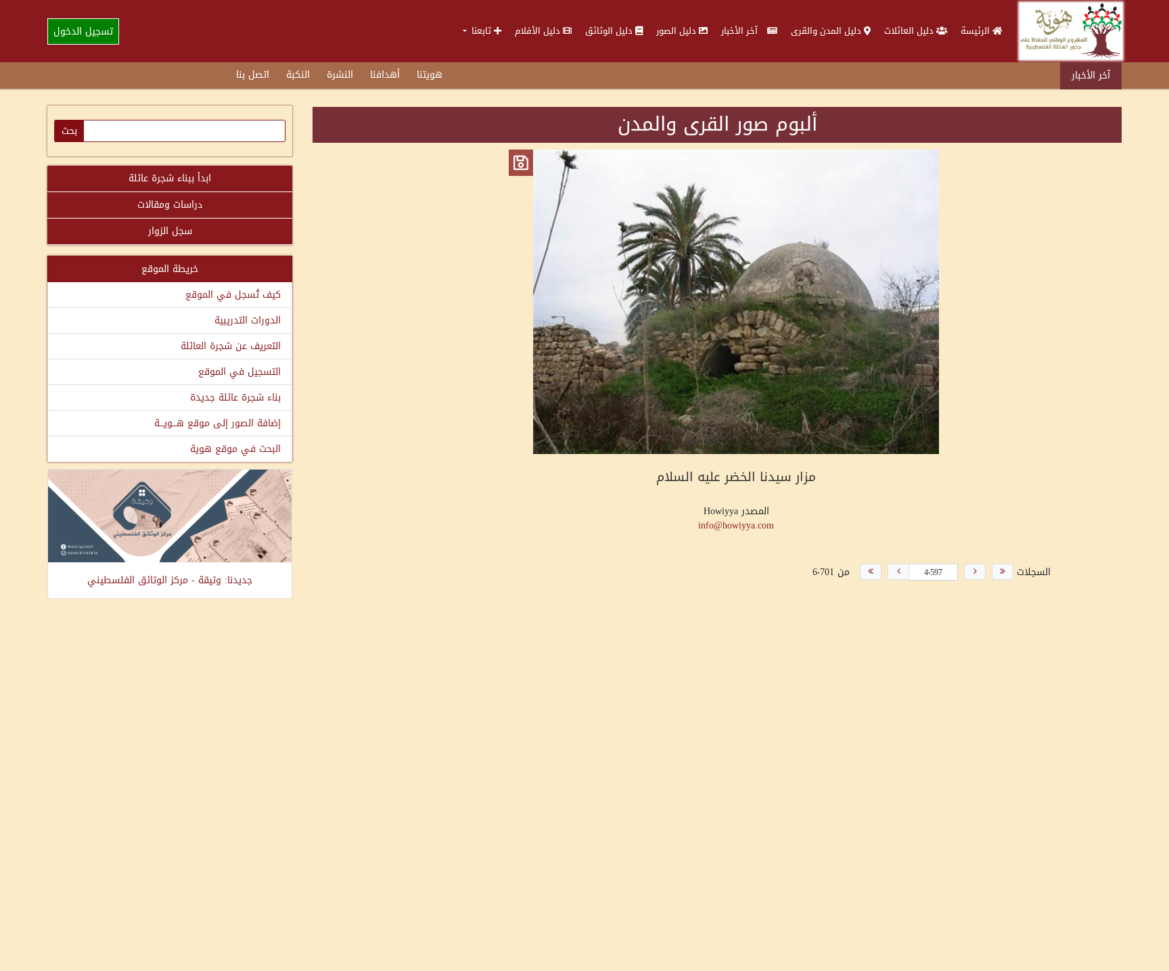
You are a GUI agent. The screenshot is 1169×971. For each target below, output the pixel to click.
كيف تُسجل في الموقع (233, 295)
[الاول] (1002, 572)
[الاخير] (870, 572)
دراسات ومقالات (169, 205)
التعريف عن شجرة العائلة (231, 346)
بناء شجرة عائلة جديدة (235, 397)
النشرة (340, 75)
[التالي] (898, 572)
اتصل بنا (252, 75)
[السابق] (975, 572)
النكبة (298, 75)
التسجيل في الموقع (239, 372)
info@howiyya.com (736, 525)
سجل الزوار (170, 231)
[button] (482, 31)
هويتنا (429, 75)
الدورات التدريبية (247, 320)
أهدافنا (385, 75)
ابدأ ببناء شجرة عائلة (170, 178)
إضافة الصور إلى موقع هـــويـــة (217, 423)
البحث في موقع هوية (235, 449)
